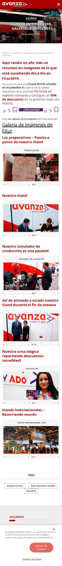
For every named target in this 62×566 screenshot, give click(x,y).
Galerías (31, 18)
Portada (6, 53)
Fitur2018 (31, 491)
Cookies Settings (31, 559)
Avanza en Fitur (15, 485)
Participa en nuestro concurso (27, 93)
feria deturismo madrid (43, 485)
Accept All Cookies (41, 547)
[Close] (54, 529)
